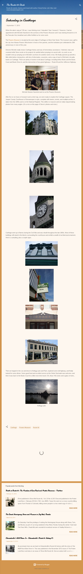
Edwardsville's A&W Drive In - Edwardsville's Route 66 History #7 (29, 538)
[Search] (80, 5)
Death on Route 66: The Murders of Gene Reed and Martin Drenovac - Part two (34, 490)
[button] (76, 19)
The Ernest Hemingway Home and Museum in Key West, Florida (28, 514)
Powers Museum (14, 40)
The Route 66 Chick (15, 5)
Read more (73, 508)
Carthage (14, 427)
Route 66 (36, 427)
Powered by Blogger (43, 565)
